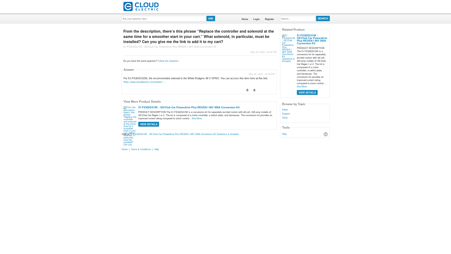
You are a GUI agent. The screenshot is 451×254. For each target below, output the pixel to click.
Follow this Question (168, 60)
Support (286, 113)
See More (197, 118)
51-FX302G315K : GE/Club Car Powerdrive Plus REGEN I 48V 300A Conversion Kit (189, 107)
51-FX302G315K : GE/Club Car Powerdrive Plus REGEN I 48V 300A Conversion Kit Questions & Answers (184, 134)
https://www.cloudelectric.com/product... (143, 81)
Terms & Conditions (141, 149)
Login (256, 19)
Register (269, 19)
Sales (285, 109)
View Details (148, 124)
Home (245, 19)
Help (284, 133)
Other (285, 117)
